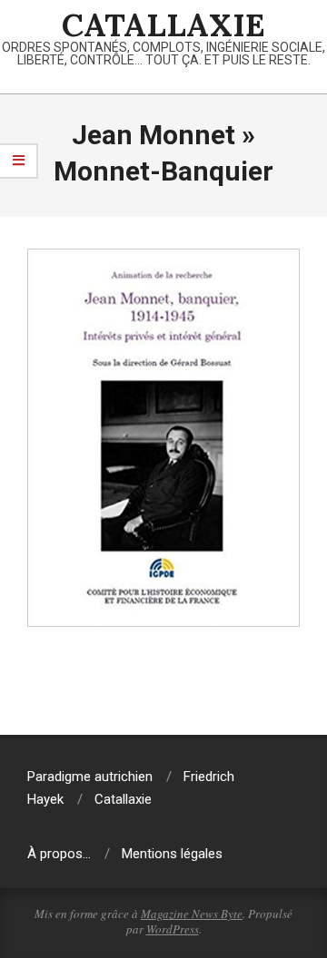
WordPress (172, 929)
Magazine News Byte (192, 913)
